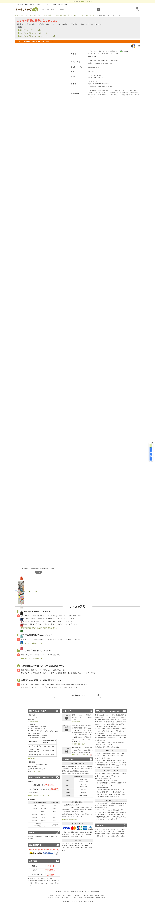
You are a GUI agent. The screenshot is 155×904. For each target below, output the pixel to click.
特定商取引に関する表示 (78, 891)
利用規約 (66, 891)
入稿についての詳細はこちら (33, 658)
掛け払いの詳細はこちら (70, 819)
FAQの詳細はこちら (77, 695)
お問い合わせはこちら (80, 744)
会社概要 (58, 891)
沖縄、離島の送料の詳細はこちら (39, 795)
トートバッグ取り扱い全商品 (62, 15)
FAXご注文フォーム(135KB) (82, 754)
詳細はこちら (34, 758)
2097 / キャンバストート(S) (30, 30)
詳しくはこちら (87, 1)
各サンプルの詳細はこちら (33, 643)
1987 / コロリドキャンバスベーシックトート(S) (38, 36)
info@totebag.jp (36, 771)
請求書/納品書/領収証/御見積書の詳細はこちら (40, 628)
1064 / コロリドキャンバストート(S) (33, 33)
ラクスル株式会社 (33, 722)
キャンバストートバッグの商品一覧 (83, 15)
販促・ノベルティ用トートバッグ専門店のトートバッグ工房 (33, 15)
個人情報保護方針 (93, 891)
